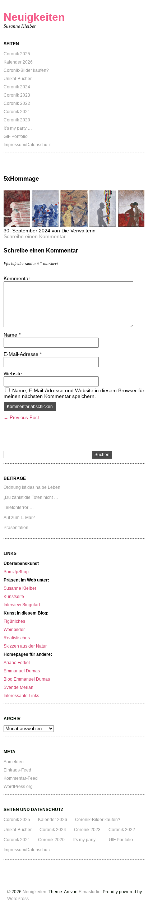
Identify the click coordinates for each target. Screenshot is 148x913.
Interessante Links (21, 695)
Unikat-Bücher (18, 78)
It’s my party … (18, 128)
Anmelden (14, 761)
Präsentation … (19, 527)
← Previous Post (21, 417)
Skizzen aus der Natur (25, 646)
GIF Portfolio (16, 136)
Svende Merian (18, 687)
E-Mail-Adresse (23, 354)
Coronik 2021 (17, 111)
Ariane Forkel (17, 662)
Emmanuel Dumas (22, 670)
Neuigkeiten (34, 17)
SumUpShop (16, 571)
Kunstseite (14, 596)
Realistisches (17, 637)
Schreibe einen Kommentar (35, 236)
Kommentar (17, 278)
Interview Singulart (22, 604)
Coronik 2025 (17, 53)
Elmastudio (90, 891)
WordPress (18, 898)
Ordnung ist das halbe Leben (32, 487)
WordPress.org (18, 786)
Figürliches (14, 621)
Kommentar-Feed (21, 778)
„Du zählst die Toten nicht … (31, 497)
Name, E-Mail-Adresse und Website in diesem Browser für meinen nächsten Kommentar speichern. (74, 393)
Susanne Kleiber (20, 588)
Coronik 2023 (17, 95)
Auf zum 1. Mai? (19, 517)
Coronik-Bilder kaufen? (26, 70)
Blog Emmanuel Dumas (27, 679)
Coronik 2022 (17, 103)
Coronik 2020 (17, 119)
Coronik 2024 (17, 86)
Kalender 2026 (18, 62)
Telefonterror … (19, 507)
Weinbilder (14, 629)
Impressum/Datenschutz (27, 144)
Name (12, 335)
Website (13, 373)
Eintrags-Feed (17, 770)
